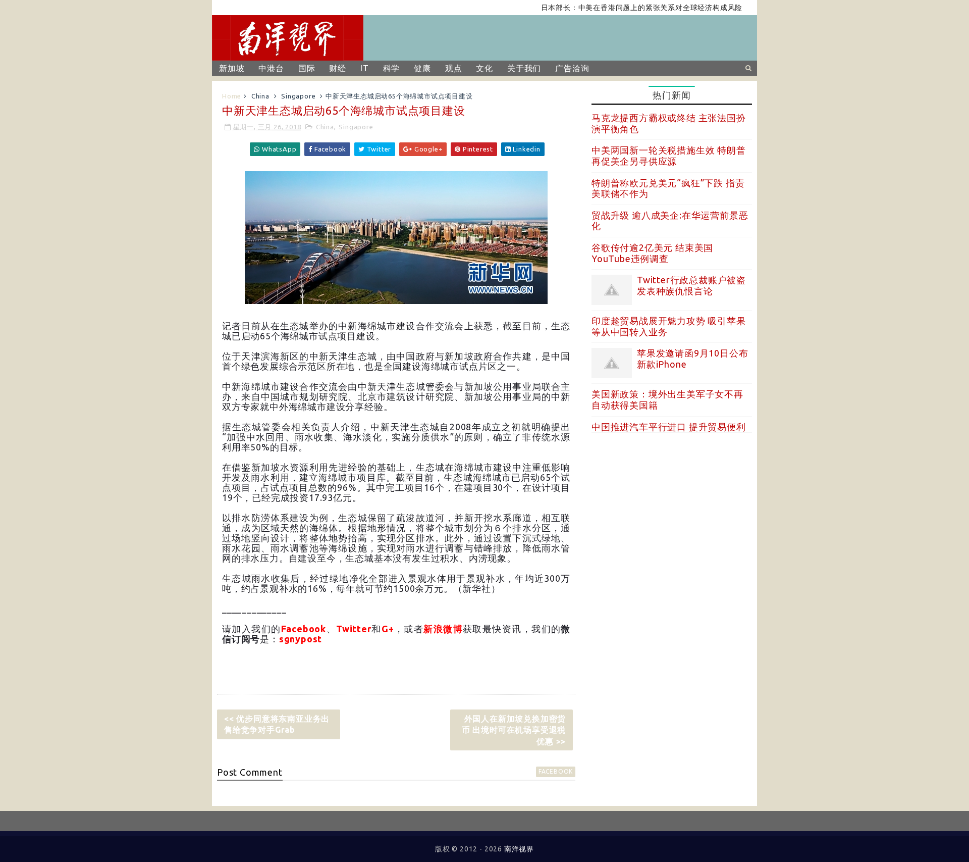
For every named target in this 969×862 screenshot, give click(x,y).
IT (364, 68)
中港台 (271, 68)
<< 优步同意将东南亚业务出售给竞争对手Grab (277, 724)
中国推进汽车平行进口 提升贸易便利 (668, 427)
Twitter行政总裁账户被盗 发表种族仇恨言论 (691, 285)
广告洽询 (572, 68)
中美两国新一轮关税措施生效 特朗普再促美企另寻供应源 (668, 155)
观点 (453, 68)
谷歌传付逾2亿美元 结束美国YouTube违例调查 (652, 253)
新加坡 (231, 68)
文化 (484, 68)
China (260, 95)
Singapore (298, 95)
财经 (337, 68)
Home (231, 95)
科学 (391, 68)
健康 (422, 68)
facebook (556, 771)
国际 (306, 68)
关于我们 (524, 68)
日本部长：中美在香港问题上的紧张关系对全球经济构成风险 (624, 8)
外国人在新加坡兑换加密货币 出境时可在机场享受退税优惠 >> (514, 730)
